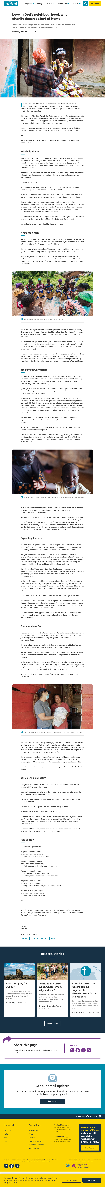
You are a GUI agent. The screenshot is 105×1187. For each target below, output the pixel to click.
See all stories (52, 1023)
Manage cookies (71, 1180)
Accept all (91, 1180)
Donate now (89, 1148)
